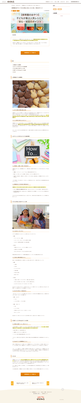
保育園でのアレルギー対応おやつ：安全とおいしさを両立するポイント (38, 383)
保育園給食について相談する (30, 52)
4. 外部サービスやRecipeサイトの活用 (19, 70)
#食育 (18, 10)
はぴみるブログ (62, 1)
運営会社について (45, 393)
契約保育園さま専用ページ (37, 393)
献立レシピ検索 (57, 1)
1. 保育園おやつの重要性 (17, 64)
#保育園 (14, 10)
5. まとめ (14, 72)
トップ (30, 392)
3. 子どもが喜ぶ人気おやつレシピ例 (19, 68)
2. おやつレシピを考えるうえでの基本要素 (20, 66)
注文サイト (67, 1)
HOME (14, 5)
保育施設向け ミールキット (49, 1)
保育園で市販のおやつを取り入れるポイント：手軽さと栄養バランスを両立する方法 (22, 383)
